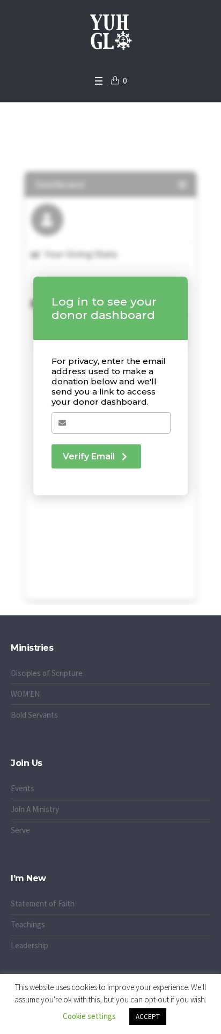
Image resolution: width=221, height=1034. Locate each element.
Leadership (29, 945)
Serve (20, 830)
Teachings (28, 924)
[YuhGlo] (110, 35)
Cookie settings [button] (89, 1016)
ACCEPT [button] (148, 1016)
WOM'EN (25, 694)
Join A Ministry (35, 809)
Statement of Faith (43, 903)
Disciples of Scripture (47, 673)
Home (80, 150)
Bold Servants (34, 715)
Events (22, 788)
